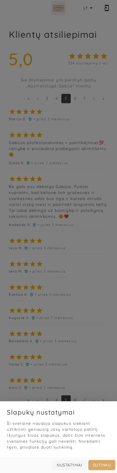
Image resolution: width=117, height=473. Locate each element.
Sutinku (102, 465)
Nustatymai (69, 465)
